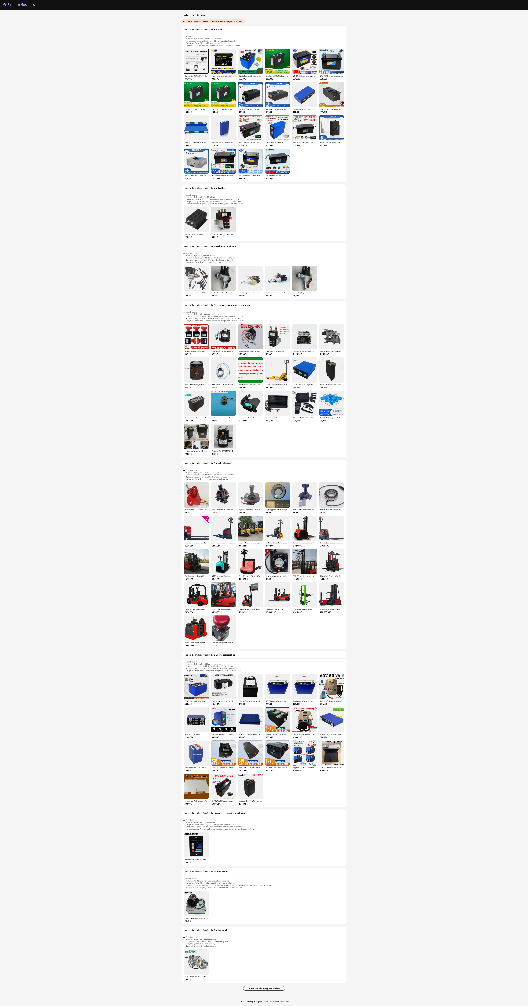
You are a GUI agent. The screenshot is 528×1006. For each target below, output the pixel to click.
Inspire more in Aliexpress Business (264, 988)
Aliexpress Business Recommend (276, 1002)
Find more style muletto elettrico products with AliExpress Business (212, 21)
